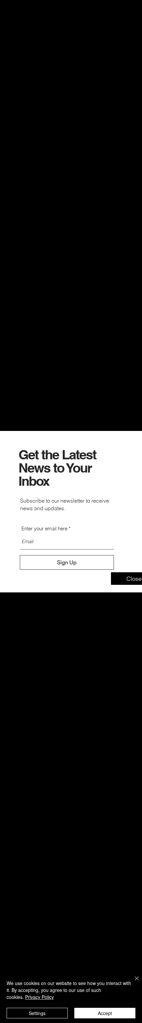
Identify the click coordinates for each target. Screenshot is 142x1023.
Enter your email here (44, 528)
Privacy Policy (39, 997)
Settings (37, 1013)
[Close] (133, 982)
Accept (105, 1013)
